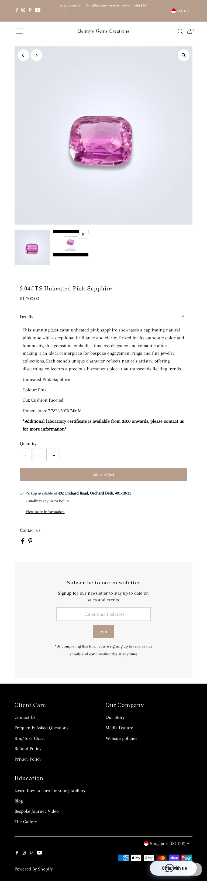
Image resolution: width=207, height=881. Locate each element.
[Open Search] (180, 31)
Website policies (121, 738)
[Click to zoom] (184, 55)
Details (26, 316)
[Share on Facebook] (23, 542)
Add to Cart (103, 474)
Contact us (30, 530)
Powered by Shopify (34, 869)
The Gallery (26, 821)
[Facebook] (17, 10)
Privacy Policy (28, 759)
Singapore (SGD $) (167, 843)
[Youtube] (38, 10)
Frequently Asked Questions (41, 727)
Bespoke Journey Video (37, 811)
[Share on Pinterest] (30, 542)
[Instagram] (23, 10)
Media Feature (119, 727)
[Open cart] (189, 31)
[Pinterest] (30, 10)
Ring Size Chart (30, 738)
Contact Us (25, 717)
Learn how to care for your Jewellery (50, 790)
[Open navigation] (19, 31)
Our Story (115, 717)
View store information (45, 512)
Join (103, 631)
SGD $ (181, 11)
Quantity (28, 443)
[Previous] (66, 11)
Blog (19, 801)
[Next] (141, 11)
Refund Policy (28, 748)
